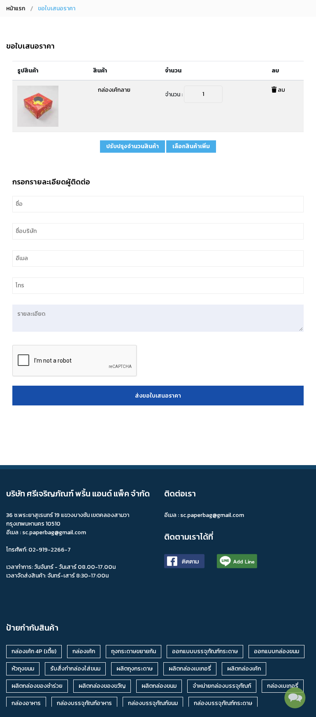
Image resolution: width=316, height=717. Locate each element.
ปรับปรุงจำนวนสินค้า (132, 146)
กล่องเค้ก (83, 651)
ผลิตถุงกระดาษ (134, 668)
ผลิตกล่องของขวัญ (102, 686)
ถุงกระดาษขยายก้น (133, 651)
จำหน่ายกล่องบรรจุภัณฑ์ (222, 686)
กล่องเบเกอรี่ (282, 686)
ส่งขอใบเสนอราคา (158, 395)
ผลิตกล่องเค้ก (244, 668)
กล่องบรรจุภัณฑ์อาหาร (84, 703)
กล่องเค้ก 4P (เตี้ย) (34, 651)
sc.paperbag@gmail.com (212, 515)
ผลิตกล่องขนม (159, 686)
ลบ (280, 90)
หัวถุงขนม (23, 668)
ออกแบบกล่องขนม (276, 651)
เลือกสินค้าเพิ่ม (191, 146)
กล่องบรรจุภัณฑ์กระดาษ (223, 703)
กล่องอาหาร (26, 703)
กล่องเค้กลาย (114, 90)
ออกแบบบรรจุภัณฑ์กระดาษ (205, 651)
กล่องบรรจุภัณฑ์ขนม (153, 703)
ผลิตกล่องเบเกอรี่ (190, 668)
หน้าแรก (15, 8)
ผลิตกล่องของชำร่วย (37, 686)
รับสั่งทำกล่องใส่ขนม (75, 668)
